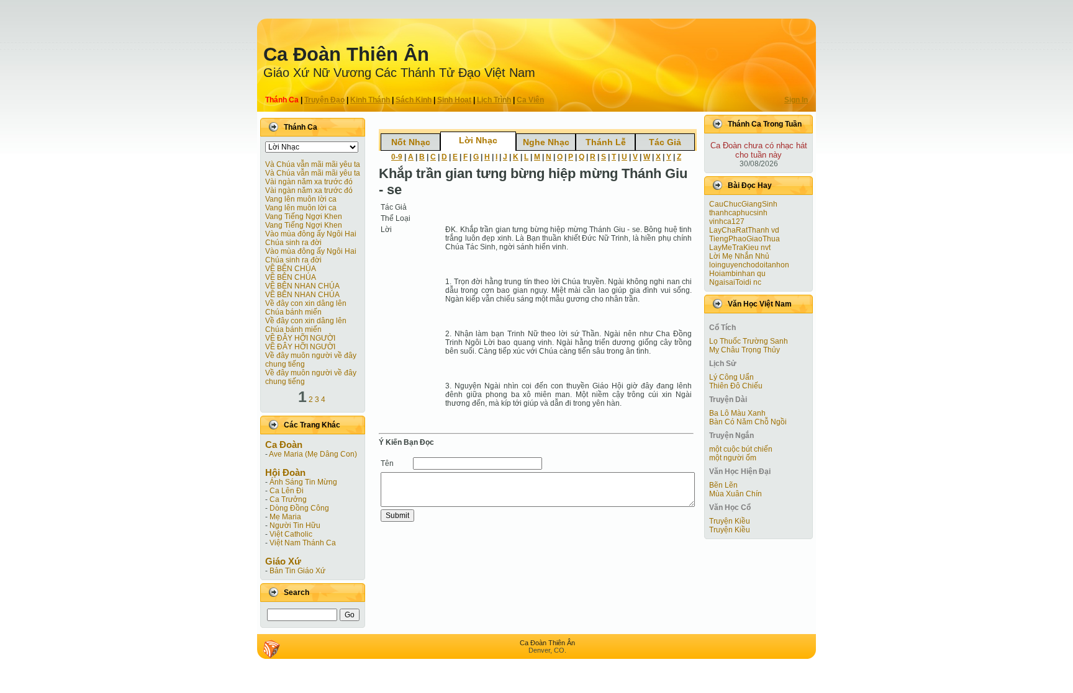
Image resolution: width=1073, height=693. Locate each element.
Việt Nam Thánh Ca (302, 543)
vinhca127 (727, 221)
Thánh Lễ (606, 142)
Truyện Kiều (729, 521)
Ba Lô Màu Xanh (737, 413)
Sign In (796, 100)
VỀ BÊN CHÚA (290, 268)
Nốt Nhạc (410, 142)
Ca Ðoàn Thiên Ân (346, 54)
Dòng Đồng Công (299, 508)
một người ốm (732, 458)
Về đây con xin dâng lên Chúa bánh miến (305, 307)
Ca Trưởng (288, 499)
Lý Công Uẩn (731, 377)
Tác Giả (665, 142)
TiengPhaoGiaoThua (744, 239)
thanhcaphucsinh (738, 212)
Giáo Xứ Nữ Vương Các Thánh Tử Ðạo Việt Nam (399, 72)
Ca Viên (530, 100)
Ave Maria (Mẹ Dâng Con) (313, 454)
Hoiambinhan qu (737, 273)
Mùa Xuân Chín (735, 494)
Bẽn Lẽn (723, 485)
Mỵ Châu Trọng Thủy (744, 350)
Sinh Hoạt (454, 100)
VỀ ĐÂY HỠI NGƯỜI (300, 338)
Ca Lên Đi (286, 490)
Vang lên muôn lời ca (301, 199)
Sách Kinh (414, 100)
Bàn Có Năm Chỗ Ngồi (748, 422)
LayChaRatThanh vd (744, 230)
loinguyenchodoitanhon (749, 265)
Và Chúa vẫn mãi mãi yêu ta (312, 164)
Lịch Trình (494, 100)
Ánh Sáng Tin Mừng (303, 482)
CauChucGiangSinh (743, 204)
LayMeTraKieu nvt (740, 247)
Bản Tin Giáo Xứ (297, 570)
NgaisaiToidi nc (735, 282)
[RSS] (271, 649)
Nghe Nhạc (546, 142)
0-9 (396, 157)
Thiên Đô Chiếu (736, 386)
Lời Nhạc (478, 140)
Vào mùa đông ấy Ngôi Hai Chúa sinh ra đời (310, 238)
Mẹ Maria (285, 516)
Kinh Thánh (370, 100)
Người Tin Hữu (294, 525)
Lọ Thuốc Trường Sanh (748, 341)
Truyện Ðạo (324, 100)
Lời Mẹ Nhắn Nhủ (739, 256)
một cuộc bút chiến (740, 449)
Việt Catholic (290, 534)
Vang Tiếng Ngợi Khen (303, 216)
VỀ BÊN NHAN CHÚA (302, 286)
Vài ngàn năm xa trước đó (309, 181)
